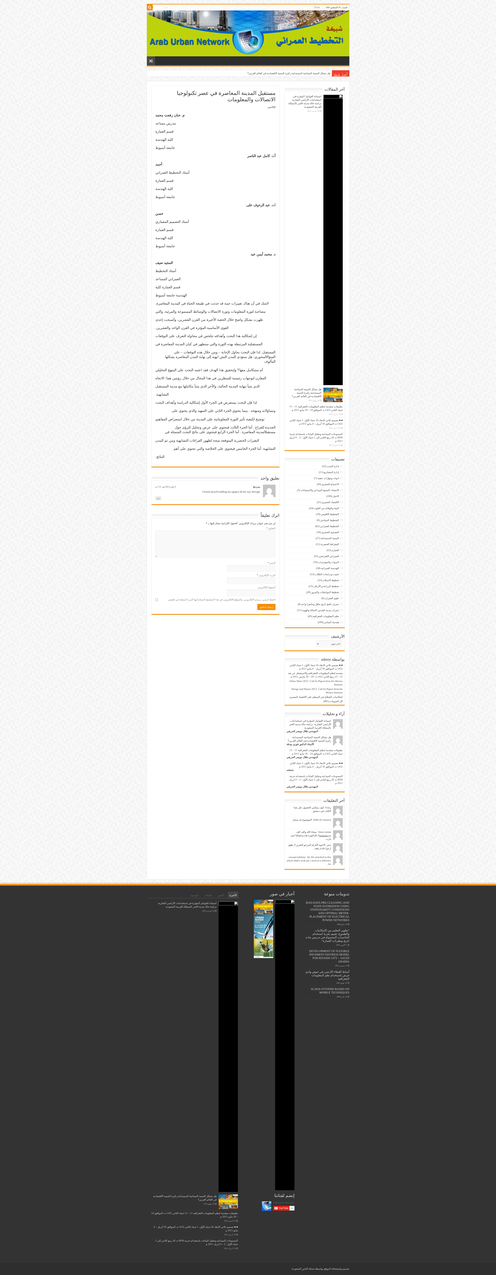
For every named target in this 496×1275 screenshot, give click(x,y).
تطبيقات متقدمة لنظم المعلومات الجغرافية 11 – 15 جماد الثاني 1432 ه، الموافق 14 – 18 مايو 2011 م (278, 73)
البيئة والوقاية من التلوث (326, 508)
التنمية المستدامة (330, 538)
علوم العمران (332, 598)
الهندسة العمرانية (330, 568)
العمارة (335, 550)
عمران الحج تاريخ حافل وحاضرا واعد (320, 604)
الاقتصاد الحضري (330, 502)
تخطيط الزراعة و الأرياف (326, 586)
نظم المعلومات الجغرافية (326, 616)
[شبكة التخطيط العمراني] (248, 33)
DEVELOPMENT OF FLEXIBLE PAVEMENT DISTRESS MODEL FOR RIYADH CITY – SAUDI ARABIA (329, 956)
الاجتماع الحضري (330, 484)
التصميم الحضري (330, 532)
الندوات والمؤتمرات (328, 562)
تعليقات (208, 895)
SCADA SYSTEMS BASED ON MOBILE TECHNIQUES (330, 990)
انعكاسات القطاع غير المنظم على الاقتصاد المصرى (316, 696)
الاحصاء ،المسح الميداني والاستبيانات (320, 490)
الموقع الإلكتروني (266, 587)
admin (290, 770)
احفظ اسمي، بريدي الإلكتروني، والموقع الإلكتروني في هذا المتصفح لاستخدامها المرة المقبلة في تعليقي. (222, 599)
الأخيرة (233, 895)
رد (158, 498)
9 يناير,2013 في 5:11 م (165, 487)
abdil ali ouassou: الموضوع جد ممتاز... (311, 819)
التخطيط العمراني (329, 526)
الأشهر (220, 895)
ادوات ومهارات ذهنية (328, 478)
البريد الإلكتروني (266, 575)
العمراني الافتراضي (329, 556)
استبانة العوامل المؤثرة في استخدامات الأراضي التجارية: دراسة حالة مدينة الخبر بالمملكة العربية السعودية (310, 724)
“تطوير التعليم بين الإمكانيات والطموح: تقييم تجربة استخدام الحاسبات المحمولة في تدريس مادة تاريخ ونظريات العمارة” (327, 935)
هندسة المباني (331, 622)
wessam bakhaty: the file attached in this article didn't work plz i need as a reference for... (309, 860)
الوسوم (195, 895)
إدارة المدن (333, 466)
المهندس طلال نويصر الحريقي (302, 731)
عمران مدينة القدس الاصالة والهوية (320, 610)
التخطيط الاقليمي (330, 514)
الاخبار (336, 496)
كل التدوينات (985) (333, 701)
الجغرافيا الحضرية (330, 544)
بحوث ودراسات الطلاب (327, 574)
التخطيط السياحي (329, 520)
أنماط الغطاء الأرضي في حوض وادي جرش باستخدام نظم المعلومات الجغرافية (327, 975)
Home (317, 7)
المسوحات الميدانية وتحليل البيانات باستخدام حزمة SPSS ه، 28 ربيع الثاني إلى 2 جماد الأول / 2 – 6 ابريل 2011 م (316, 437)
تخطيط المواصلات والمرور (325, 592)
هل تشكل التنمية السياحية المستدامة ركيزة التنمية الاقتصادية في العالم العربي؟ (306, 393)
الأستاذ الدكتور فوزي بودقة (300, 744)
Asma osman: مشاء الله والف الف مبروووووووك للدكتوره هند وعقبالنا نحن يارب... (311, 835)
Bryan (256, 487)
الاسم (272, 563)
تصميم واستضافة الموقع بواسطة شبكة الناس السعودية (320, 1268)
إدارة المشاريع (331, 472)
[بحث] (150, 7)
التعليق (271, 528)
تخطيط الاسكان (331, 580)
